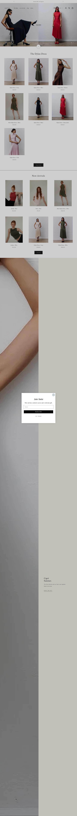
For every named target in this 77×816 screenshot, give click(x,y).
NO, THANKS (38, 416)
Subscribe (38, 411)
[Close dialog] (53, 395)
